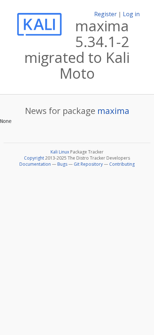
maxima (113, 110)
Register (105, 14)
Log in (131, 14)
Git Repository (88, 164)
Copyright (34, 158)
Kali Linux (59, 152)
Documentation (35, 164)
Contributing (122, 164)
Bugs (62, 164)
